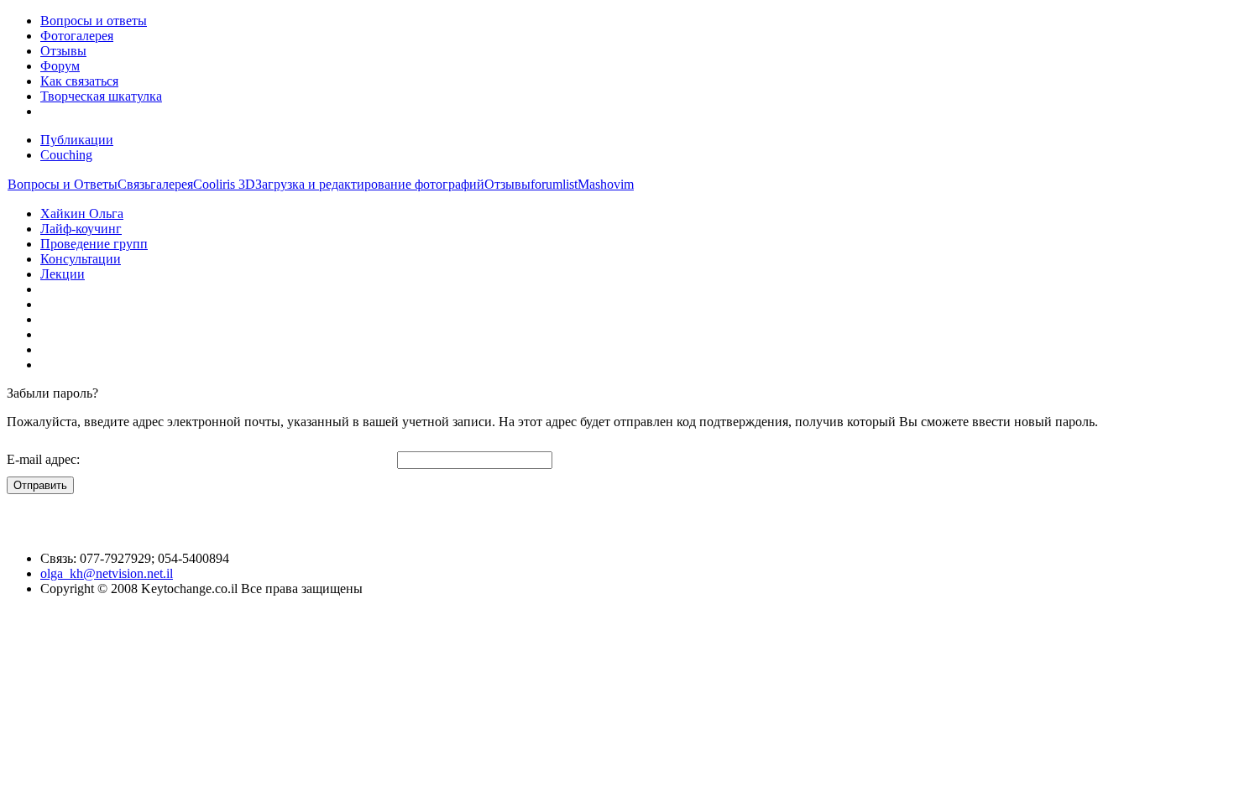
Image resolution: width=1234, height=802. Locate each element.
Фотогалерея (76, 36)
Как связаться (79, 81)
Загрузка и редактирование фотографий (369, 184)
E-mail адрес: (43, 459)
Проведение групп (94, 244)
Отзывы (63, 51)
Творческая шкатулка (101, 96)
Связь (134, 184)
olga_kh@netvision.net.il (106, 573)
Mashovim (606, 184)
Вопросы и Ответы (63, 184)
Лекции (62, 274)
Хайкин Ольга (81, 213)
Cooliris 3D (224, 184)
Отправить (40, 485)
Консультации (80, 259)
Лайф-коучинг (81, 228)
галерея (171, 184)
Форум (60, 66)
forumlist (554, 184)
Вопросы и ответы (93, 20)
